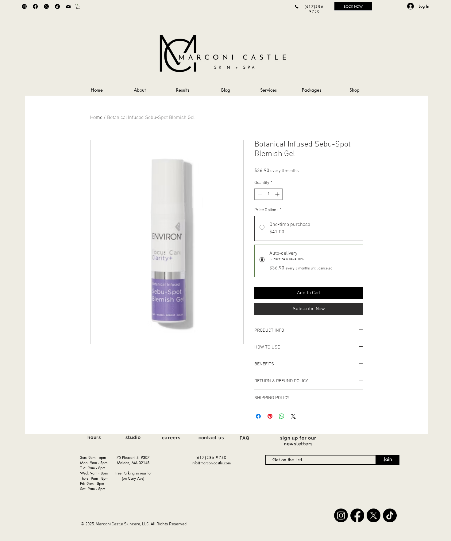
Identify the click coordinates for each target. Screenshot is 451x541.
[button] (78, 6)
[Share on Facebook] (258, 416)
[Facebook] (35, 6)
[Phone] (296, 6)
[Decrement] (259, 194)
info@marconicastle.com (211, 463)
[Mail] (68, 6)
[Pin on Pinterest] (270, 416)
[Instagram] (24, 6)
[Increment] (278, 194)
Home (96, 118)
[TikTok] (57, 6)
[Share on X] (293, 416)
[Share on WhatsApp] (281, 416)
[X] (46, 6)
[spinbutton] (268, 194)
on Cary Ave (133, 478)
